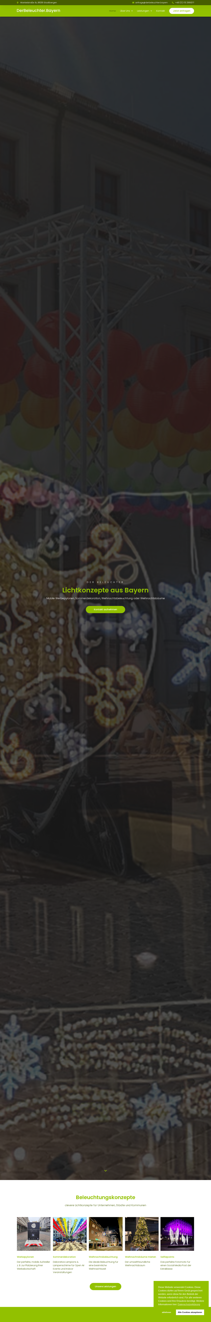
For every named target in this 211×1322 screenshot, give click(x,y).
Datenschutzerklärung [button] (189, 1304)
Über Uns (125, 10)
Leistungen (143, 10)
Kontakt (160, 10)
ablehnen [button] (166, 1312)
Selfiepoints (167, 1257)
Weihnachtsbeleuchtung (103, 1257)
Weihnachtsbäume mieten (140, 1257)
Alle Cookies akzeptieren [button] (190, 1312)
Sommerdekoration (64, 1257)
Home (112, 10)
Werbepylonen (25, 1257)
